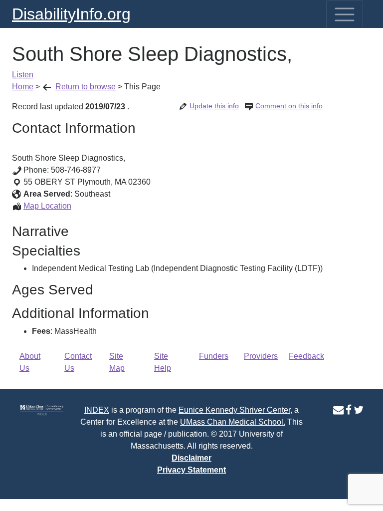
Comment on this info (289, 106)
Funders (213, 356)
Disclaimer (191, 458)
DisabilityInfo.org (71, 14)
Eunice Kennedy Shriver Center (234, 410)
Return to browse (85, 86)
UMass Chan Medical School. (232, 422)
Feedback (306, 356)
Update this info (214, 106)
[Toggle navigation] (344, 14)
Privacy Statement (191, 470)
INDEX (96, 410)
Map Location (47, 206)
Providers (261, 356)
